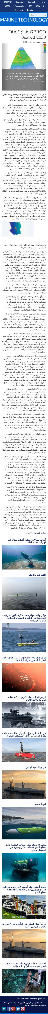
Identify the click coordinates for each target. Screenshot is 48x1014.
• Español (19, 2)
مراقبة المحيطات (39, 533)
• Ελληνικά (39, 6)
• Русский (18, 10)
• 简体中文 (7, 2)
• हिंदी (29, 6)
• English (30, 10)
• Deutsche (32, 2)
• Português (19, 6)
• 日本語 (7, 6)
